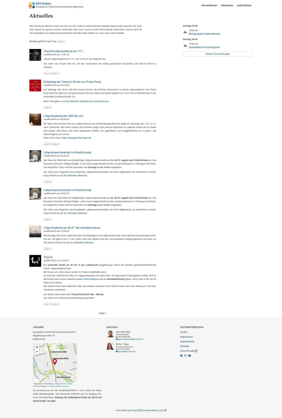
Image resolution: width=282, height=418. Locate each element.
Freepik (134, 410)
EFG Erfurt (43, 4)
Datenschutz (187, 341)
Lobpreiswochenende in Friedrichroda (67, 152)
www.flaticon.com (155, 410)
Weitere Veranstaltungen (217, 53)
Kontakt (184, 346)
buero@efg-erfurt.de (126, 351)
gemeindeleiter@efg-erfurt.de (130, 339)
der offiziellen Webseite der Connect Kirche (87, 101)
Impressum (186, 336)
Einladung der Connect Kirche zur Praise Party (72, 81)
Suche (183, 332)
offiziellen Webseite (77, 175)
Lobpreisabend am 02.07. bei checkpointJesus (72, 227)
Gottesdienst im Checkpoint (204, 47)
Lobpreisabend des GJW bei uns (63, 116)
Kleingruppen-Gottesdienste (204, 33)
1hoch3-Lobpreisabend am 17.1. (63, 51)
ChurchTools (187, 351)
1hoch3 (48, 257)
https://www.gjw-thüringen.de (76, 137)
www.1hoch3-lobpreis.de (90, 279)
